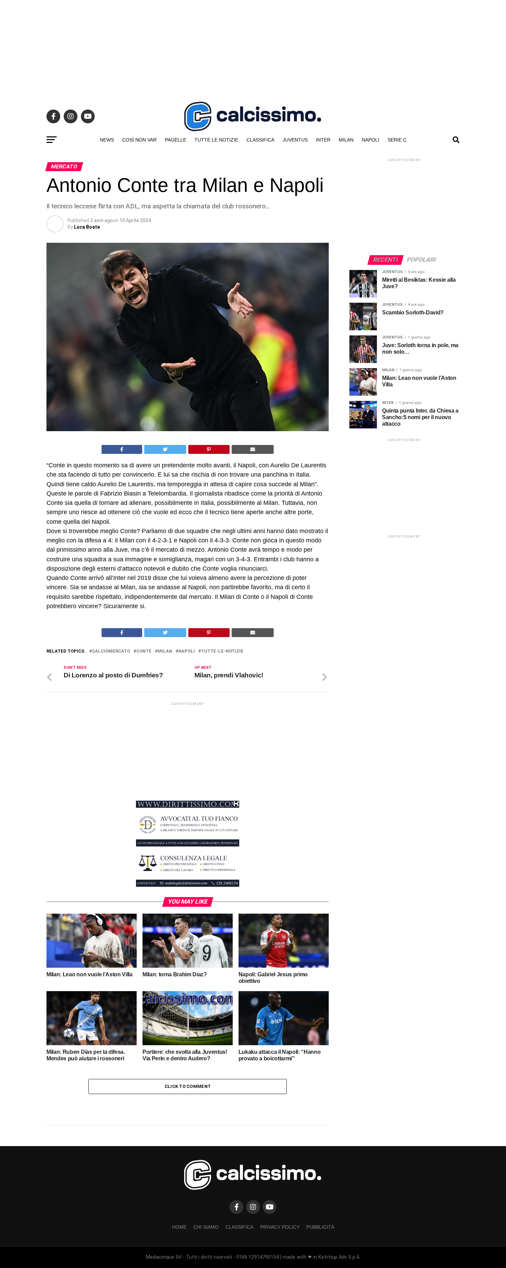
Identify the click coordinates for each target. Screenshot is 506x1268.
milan (165, 651)
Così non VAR (139, 140)
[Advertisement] (253, 48)
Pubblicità (320, 1227)
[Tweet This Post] (165, 449)
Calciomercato (111, 651)
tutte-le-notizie (222, 651)
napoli (186, 651)
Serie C (397, 140)
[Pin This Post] (209, 449)
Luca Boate (87, 227)
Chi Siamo (206, 1227)
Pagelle (175, 140)
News (107, 140)
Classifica (260, 140)
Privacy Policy (279, 1227)
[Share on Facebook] (122, 449)
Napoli (370, 140)
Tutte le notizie (216, 140)
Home (179, 1227)
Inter (323, 140)
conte (143, 651)
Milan (346, 140)
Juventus (295, 140)
